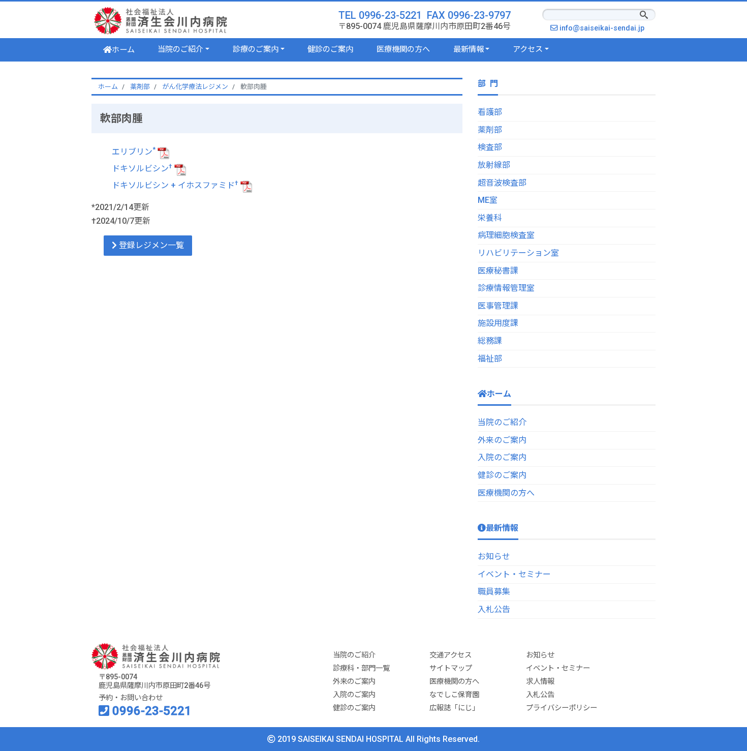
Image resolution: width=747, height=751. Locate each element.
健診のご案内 (330, 49)
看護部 (490, 112)
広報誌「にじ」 (454, 708)
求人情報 (540, 681)
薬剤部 (490, 130)
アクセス (528, 49)
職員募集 (494, 591)
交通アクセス (450, 655)
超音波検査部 (502, 183)
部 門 (488, 83)
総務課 (490, 341)
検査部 (490, 147)
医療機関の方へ (403, 49)
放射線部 (494, 165)
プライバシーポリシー (561, 708)
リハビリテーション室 (518, 253)
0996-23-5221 (150, 711)
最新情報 (468, 49)
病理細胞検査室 (506, 235)
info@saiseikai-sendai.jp (604, 28)
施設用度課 (498, 323)
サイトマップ (450, 668)
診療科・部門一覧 (361, 668)
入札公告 (494, 609)
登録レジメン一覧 (150, 245)
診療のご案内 (255, 49)
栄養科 (490, 218)
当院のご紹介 (180, 49)
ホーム (123, 49)
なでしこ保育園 (454, 694)
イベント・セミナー (514, 574)
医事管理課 (498, 306)
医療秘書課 (498, 271)
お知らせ (494, 556)
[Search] (644, 16)
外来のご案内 (502, 440)
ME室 (487, 200)
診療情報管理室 (506, 288)
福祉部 (490, 359)
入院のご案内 (502, 457)
